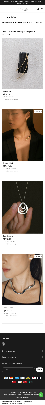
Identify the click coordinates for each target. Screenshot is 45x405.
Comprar (22, 104)
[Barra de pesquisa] (38, 9)
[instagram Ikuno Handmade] (3, 344)
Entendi (39, 402)
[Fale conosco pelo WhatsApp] (41, 394)
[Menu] (3, 9)
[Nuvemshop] (22, 398)
